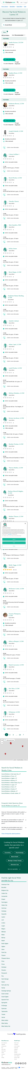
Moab (2, 934)
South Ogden (5, 996)
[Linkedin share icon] (21, 1064)
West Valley (4, 1023)
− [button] (2, 742)
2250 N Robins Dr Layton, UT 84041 (11, 655)
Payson (3, 955)
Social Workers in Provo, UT (9, 776)
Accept (14, 542)
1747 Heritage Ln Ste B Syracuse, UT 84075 (13, 555)
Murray (3, 937)
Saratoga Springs (6, 991)
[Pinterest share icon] (25, 1064)
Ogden (3, 946)
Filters (5, 32)
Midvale (3, 932)
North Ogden (4, 943)
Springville (4, 1002)
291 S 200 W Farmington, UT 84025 (11, 678)
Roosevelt (4, 973)
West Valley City (5, 1026)
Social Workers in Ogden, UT (9, 778)
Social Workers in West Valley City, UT (11, 782)
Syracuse (3, 1008)
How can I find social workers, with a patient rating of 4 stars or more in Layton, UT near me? (13, 813)
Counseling (8, 852)
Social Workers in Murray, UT (9, 780)
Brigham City (4, 890)
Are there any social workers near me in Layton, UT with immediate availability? (11, 828)
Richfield (3, 967)
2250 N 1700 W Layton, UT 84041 (11, 168)
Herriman (3, 908)
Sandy (3, 988)
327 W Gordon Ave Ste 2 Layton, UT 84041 (13, 506)
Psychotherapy (19, 852)
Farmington (4, 902)
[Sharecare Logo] (10, 2)
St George (4, 1005)
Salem (3, 982)
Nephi (3, 940)
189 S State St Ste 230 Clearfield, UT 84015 (13, 457)
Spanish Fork (5, 999)
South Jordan (5, 994)
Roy (2, 976)
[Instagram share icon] (18, 1064)
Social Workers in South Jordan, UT (10, 793)
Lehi (2, 920)
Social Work (19, 6)
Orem (2, 949)
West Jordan (4, 1020)
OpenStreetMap (20, 759)
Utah (25, 6)
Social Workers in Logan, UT (9, 785)
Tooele (3, 1014)
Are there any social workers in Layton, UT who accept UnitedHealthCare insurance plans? (12, 821)
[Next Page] (23, 734)
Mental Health (14, 856)
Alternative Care (15, 864)
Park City (3, 952)
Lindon (3, 923)
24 (20, 735)
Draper (3, 899)
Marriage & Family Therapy (15, 860)
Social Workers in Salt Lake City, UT (11, 774)
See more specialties (13, 869)
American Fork (5, 884)
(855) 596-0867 (10, 59)
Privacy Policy (10, 534)
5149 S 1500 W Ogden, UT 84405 (11, 725)
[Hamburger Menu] (4, 2)
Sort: (17, 35)
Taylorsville (4, 1011)
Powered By (10, 1034)
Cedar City (4, 893)
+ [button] (2, 740)
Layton (3, 917)
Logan (3, 926)
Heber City (4, 905)
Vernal (3, 1017)
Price (2, 961)
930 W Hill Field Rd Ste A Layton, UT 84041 (13, 191)
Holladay (3, 911)
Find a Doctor (4, 6)
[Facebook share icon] (16, 1064)
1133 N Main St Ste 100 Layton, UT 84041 (13, 434)
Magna (3, 929)
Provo (3, 964)
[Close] (25, 523)
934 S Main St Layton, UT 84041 (11, 215)
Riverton (3, 970)
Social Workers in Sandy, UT (9, 789)
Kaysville (3, 914)
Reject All (14, 539)
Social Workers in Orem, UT (8, 787)
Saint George (5, 979)
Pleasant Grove (5, 958)
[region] (14, 535)
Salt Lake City (5, 985)
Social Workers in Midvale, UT (9, 791)
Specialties (12, 6)
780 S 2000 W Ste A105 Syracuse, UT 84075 (13, 631)
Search (18, 2)
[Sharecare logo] (14, 1062)
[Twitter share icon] (23, 1064)
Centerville (4, 896)
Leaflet (14, 759)
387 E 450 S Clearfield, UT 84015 (11, 702)
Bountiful (3, 887)
